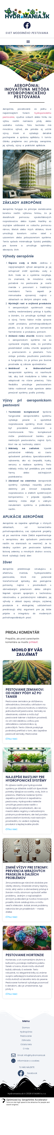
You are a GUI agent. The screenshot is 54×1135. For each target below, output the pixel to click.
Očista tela (26, 1044)
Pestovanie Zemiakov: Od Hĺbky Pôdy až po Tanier (25, 693)
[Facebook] (27, 25)
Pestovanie (26, 1036)
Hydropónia (26, 1031)
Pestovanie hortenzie (25, 955)
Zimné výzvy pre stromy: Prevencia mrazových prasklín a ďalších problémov (27, 872)
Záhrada (26, 1040)
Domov (26, 1027)
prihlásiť (33, 642)
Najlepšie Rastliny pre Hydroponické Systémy (26, 779)
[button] (28, 41)
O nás (26, 1048)
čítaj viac (11, 738)
